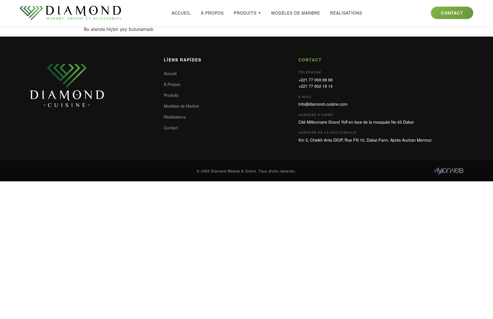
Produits (247, 13)
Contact (452, 13)
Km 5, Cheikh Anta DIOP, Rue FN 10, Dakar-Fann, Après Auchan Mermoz (365, 140)
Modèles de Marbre (181, 106)
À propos (212, 13)
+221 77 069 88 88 (315, 80)
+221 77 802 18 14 (315, 86)
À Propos (172, 84)
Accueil (181, 13)
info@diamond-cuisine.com (322, 104)
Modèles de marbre (295, 13)
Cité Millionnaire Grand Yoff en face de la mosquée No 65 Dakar (356, 122)
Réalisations (346, 13)
